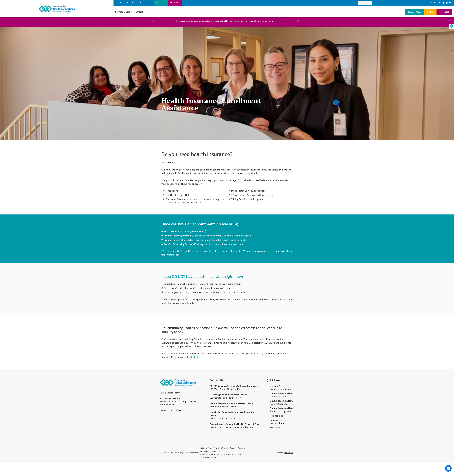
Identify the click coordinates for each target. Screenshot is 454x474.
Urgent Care (175, 3)
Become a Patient (414, 12)
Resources (275, 427)
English (225, 448)
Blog (141, 3)
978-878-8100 (432, 3)
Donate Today (161, 3)
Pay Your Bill (444, 12)
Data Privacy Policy (208, 458)
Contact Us (149, 3)
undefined (152, 21)
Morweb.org (289, 453)
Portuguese (242, 448)
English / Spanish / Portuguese (229, 454)
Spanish (233, 448)
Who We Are (132, 3)
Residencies (276, 415)
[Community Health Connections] (56, 8)
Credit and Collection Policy (211, 451)
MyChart (430, 12)
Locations (121, 3)
